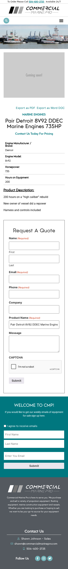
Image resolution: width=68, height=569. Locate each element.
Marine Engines (34, 114)
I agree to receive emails (22, 426)
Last (11, 265)
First (11, 251)
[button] (61, 20)
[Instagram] (43, 558)
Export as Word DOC (51, 108)
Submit (16, 380)
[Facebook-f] (37, 558)
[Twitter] (49, 558)
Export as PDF (25, 108)
